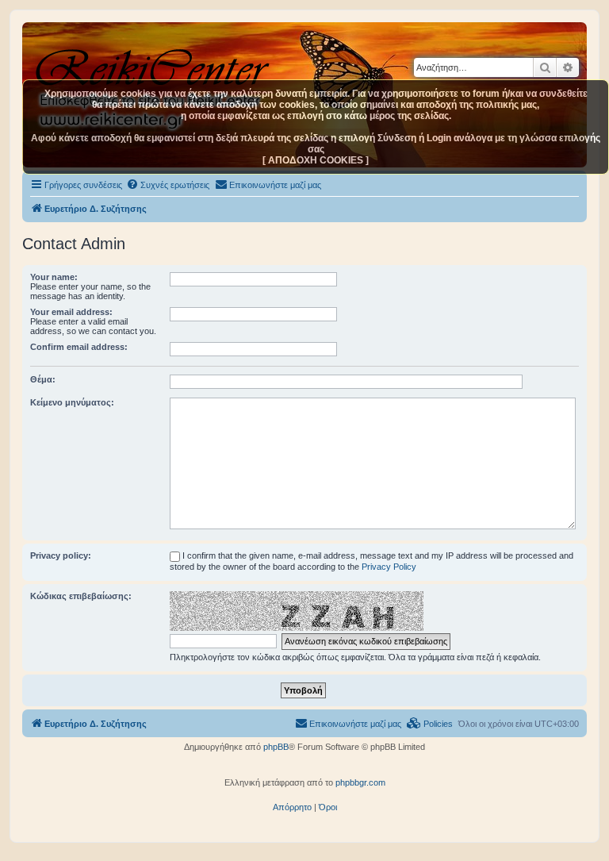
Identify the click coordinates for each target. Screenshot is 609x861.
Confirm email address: (79, 347)
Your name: (54, 277)
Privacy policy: (60, 555)
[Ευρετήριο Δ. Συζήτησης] (154, 62)
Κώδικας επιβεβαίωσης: (81, 596)
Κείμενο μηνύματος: (72, 402)
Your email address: (71, 312)
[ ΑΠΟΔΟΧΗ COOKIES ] (315, 160)
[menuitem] (167, 184)
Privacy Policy (389, 566)
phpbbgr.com (360, 782)
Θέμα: (43, 379)
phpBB (276, 746)
